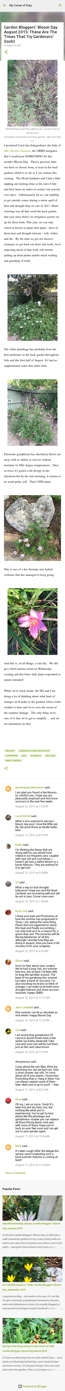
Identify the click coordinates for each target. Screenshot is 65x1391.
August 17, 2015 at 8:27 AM (31, 1089)
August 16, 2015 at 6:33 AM (31, 950)
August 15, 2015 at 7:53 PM (31, 806)
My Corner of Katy (20, 5)
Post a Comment (15, 1172)
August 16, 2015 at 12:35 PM (32, 1020)
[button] (6, 52)
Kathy (18, 844)
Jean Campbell (24, 1007)
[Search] (60, 5)
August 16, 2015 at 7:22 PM (31, 1051)
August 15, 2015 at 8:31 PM (31, 835)
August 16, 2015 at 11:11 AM (32, 997)
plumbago (36, 756)
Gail (17, 1029)
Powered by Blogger (34, 1386)
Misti (18, 1145)
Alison (19, 960)
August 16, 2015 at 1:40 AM (31, 901)
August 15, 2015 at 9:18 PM (31, 872)
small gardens (13, 760)
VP (17, 882)
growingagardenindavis (29, 787)
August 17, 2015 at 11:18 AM (32, 1164)
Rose (18, 1099)
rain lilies (50, 756)
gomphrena (11, 756)
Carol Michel (22, 816)
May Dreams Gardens (17, 151)
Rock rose (21, 911)
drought (10, 751)
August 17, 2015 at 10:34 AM (32, 1136)
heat (24, 756)
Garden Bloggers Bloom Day (34, 751)
